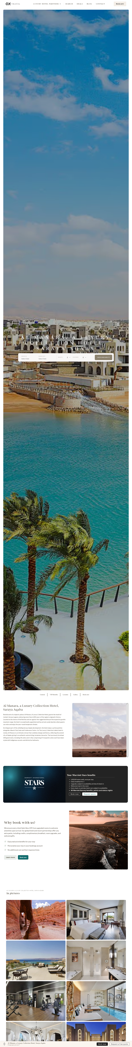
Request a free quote (119, 1044)
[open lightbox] (36, 920)
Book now (75, 794)
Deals (80, 4)
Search (69, 4)
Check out (41, 356)
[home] (13, 4)
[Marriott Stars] (34, 783)
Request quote (90, 794)
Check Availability (103, 357)
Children (75, 357)
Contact (100, 4)
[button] (46, 4)
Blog (89, 4)
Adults (60, 357)
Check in (24, 356)
